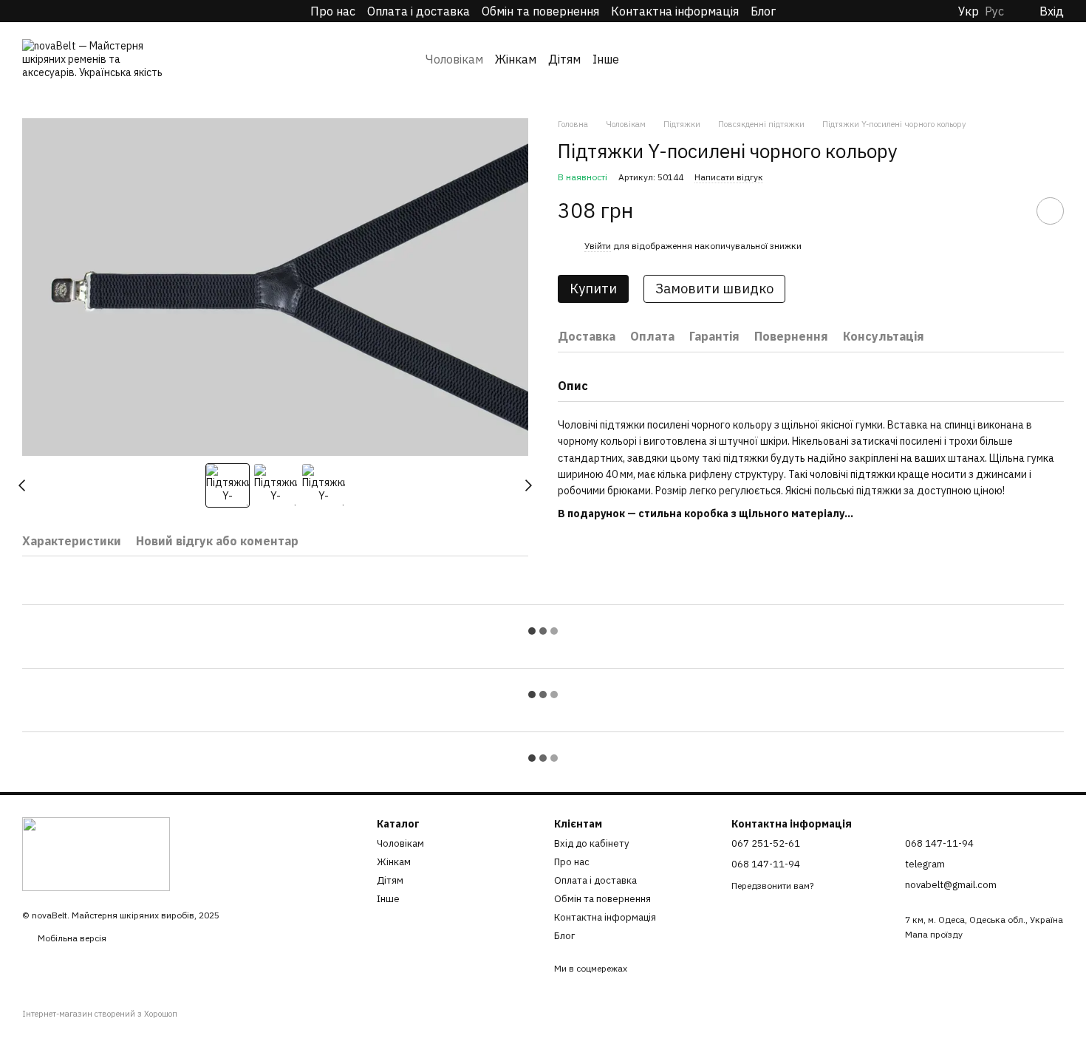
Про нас (332, 11)
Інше (605, 59)
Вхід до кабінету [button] (591, 843)
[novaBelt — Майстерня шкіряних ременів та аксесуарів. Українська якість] (96, 853)
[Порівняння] (1027, 59)
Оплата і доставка (418, 11)
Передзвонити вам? (772, 885)
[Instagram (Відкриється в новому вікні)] (29, 11)
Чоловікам (454, 59)
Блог (763, 11)
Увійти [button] (597, 245)
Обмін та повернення (540, 11)
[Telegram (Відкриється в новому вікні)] (50, 11)
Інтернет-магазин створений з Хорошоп (99, 1014)
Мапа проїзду (934, 934)
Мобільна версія (70, 938)
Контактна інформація (675, 11)
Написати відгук (728, 176)
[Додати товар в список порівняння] (1008, 210)
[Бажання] (997, 59)
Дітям (564, 59)
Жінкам (515, 59)
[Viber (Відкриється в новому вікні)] (71, 11)
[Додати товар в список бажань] (1050, 211)
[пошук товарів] (647, 59)
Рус (994, 11)
